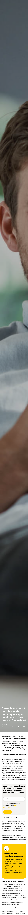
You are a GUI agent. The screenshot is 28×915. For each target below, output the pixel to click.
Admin (5, 724)
